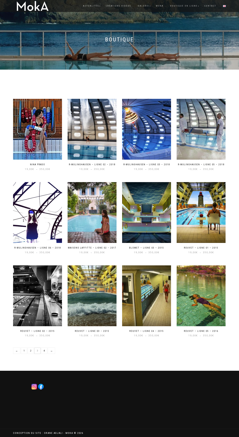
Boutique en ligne (184, 6)
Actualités (91, 6)
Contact (210, 6)
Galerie (143, 6)
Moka (160, 6)
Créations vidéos (118, 6)
